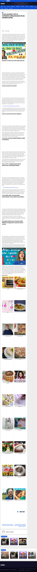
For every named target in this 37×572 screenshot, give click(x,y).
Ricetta (27, 6)
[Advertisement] (14, 24)
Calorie (22, 6)
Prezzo (8, 6)
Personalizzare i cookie (28, 570)
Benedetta (13, 6)
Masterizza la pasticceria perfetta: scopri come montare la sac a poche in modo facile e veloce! (20, 525)
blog (2, 12)
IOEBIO (3, 3)
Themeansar (14, 569)
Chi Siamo (6, 8)
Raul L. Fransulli (10, 531)
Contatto (11, 8)
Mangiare (31, 6)
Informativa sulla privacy (22, 570)
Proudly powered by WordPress (4, 569)
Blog (2, 8)
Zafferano (18, 6)
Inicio (4, 6)
